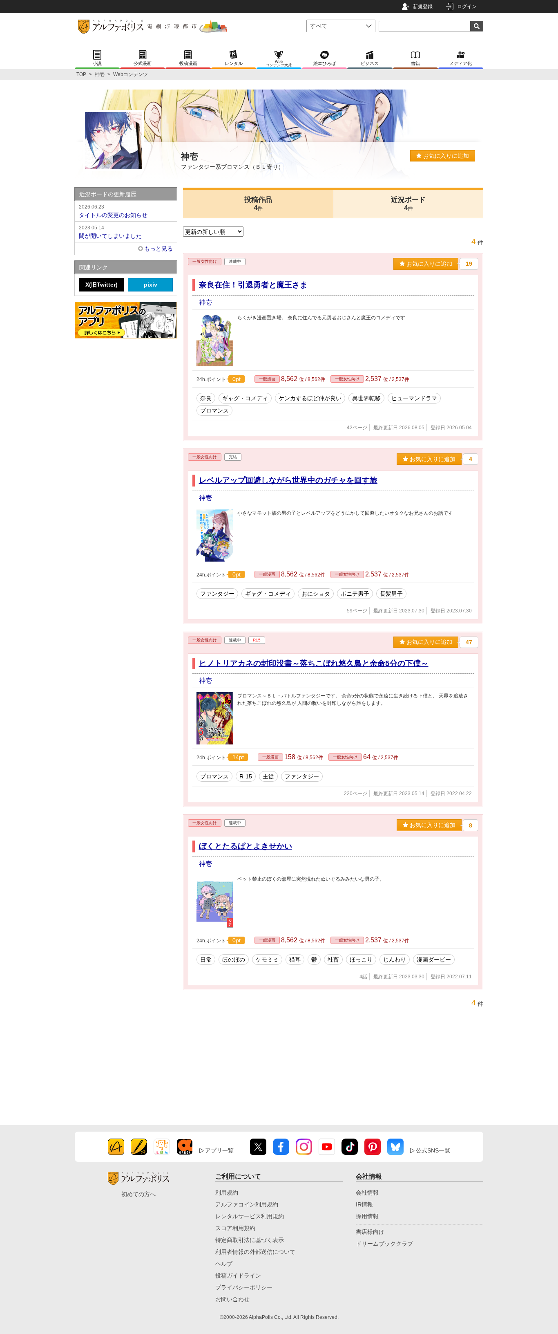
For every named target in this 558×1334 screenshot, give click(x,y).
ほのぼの (233, 959)
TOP (81, 74)
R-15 (245, 776)
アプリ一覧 (219, 1150)
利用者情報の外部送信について (255, 1252)
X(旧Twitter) (101, 284)
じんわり (394, 959)
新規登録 (423, 6)
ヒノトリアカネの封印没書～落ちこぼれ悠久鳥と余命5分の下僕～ (314, 663)
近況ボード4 (408, 204)
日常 (206, 959)
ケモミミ (267, 959)
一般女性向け (204, 261)
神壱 (100, 74)
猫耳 (295, 959)
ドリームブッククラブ (384, 1243)
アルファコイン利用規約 (246, 1204)
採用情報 (367, 1216)
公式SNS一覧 (433, 1150)
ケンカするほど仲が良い (310, 398)
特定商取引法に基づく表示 (249, 1240)
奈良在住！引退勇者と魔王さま (253, 284)
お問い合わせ (232, 1299)
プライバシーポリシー (243, 1287)
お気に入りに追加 (445, 155)
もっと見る (158, 248)
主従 (268, 776)
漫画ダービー (434, 959)
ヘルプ (223, 1263)
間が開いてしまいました (110, 232)
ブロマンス (214, 410)
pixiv (150, 284)
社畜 (333, 959)
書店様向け (370, 1232)
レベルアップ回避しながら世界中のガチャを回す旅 (288, 480)
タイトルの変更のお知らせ (113, 211)
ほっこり (361, 959)
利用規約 (226, 1192)
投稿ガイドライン (238, 1275)
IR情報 (364, 1204)
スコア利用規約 (235, 1228)
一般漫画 (267, 379)
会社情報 (367, 1192)
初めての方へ (138, 1194)
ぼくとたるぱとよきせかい (245, 846)
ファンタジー (217, 593)
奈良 (206, 398)
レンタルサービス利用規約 (249, 1216)
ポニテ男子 (355, 593)
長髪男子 (391, 593)
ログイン (467, 6)
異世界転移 (366, 398)
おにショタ (315, 593)
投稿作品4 (258, 204)
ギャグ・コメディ (245, 398)
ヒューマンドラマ (414, 398)
